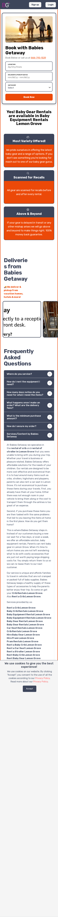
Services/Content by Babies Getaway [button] (22, 435)
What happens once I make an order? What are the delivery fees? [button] (23, 405)
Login (50, 5)
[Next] (52, 295)
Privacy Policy (42, 678)
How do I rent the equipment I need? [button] (23, 383)
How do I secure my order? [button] (21, 426)
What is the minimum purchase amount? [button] (24, 417)
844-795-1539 (38, 57)
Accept (29, 688)
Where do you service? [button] (19, 374)
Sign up (35, 5)
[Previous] (47, 295)
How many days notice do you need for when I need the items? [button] (25, 393)
